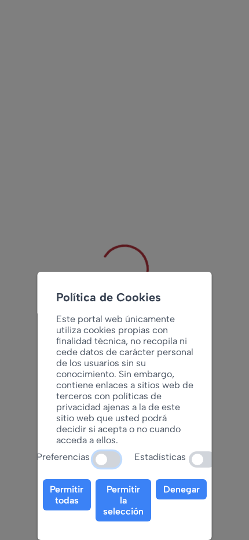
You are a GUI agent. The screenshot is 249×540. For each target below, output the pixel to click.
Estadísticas (160, 456)
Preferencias (63, 456)
